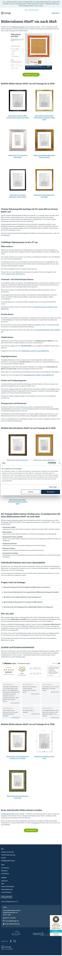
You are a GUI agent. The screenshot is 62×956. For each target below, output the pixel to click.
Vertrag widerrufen (6, 900)
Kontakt (3, 861)
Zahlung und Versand (7, 855)
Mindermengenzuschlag (8, 858)
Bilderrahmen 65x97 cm (27, 406)
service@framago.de (12, 924)
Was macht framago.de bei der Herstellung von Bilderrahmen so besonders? (27, 588)
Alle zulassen (49, 491)
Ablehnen (30, 491)
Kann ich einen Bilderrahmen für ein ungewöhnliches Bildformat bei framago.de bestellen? (28, 594)
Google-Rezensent (34, 696)
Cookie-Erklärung (6, 895)
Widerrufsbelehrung (7, 892)
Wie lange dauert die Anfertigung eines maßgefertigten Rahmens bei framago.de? (28, 610)
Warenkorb (55, 13)
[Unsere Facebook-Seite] (11, 944)
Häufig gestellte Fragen (8, 863)
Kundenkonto (5, 876)
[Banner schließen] (58, 463)
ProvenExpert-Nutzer (14, 706)
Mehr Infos (54, 666)
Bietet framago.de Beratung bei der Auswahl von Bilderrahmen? (23, 605)
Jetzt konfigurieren (30, 833)
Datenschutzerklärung (7, 889)
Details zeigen (52, 487)
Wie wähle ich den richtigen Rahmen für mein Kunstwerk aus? (22, 600)
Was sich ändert (37, 5)
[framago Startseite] (6, 13)
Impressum (4, 884)
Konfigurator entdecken (30, 74)
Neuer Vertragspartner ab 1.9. (9, 904)
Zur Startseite (5, 871)
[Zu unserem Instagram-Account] (14, 944)
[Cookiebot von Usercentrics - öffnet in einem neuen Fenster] (48, 463)
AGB (2, 886)
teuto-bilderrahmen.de (12, 927)
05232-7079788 (31, 9)
